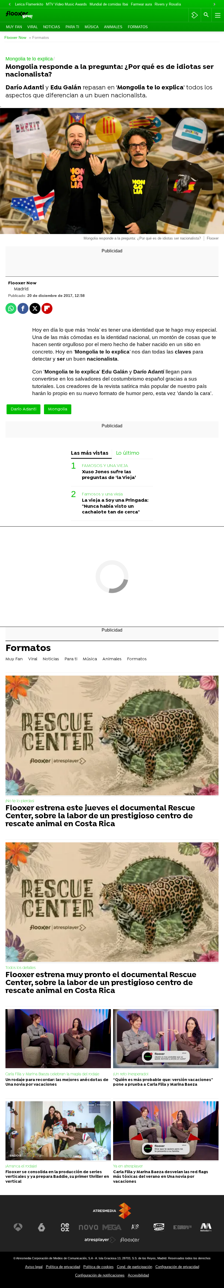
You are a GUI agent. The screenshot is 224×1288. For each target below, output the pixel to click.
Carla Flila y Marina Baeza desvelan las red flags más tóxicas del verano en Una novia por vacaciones (160, 1177)
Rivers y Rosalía (168, 4)
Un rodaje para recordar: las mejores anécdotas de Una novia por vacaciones (56, 1082)
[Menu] (217, 15)
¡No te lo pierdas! (19, 801)
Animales (113, 27)
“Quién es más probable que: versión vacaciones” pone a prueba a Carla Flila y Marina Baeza (163, 1082)
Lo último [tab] (127, 453)
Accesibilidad (138, 1275)
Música (92, 27)
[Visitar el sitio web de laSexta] (41, 1227)
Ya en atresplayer (128, 1166)
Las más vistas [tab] (89, 453)
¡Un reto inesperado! (130, 1074)
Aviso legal (34, 1267)
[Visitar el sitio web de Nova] (88, 1227)
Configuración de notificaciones (100, 1275)
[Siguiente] (214, 4)
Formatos (138, 27)
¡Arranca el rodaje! (21, 1166)
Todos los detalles (20, 968)
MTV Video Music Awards (66, 4)
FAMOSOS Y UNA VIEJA (105, 466)
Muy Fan (14, 27)
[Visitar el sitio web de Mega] (112, 1227)
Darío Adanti (23, 409)
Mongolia (57, 409)
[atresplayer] (194, 15)
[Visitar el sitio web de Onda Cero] (159, 1227)
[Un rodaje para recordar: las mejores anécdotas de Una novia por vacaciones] (58, 1039)
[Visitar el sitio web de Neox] (65, 1227)
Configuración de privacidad (177, 1267)
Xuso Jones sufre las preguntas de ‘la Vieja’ (109, 475)
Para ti (72, 27)
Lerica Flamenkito (29, 4)
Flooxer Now (15, 38)
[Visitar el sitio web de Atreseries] (135, 1227)
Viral (32, 27)
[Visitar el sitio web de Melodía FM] (206, 1227)
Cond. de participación (134, 1267)
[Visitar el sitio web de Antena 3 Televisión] (18, 1227)
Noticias (51, 27)
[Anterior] (9, 4)
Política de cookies (98, 1267)
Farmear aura (141, 4)
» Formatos (39, 38)
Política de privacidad (63, 1267)
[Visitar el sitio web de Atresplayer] (100, 1240)
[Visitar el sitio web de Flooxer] (129, 1240)
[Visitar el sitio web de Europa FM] (182, 1227)
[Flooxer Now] (27, 15)
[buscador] (206, 15)
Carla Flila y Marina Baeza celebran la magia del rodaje (52, 1074)
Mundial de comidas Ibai (109, 4)
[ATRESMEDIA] (112, 1211)
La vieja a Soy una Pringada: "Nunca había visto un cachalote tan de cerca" (115, 506)
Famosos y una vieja (102, 494)
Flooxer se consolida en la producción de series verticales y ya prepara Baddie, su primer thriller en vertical (57, 1177)
